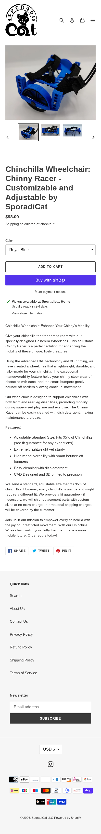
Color (9, 240)
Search (15, 595)
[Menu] (93, 20)
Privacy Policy (21, 634)
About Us (17, 608)
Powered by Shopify (67, 818)
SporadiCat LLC (42, 818)
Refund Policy (21, 647)
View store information (27, 313)
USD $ (49, 749)
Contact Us (19, 621)
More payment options (50, 292)
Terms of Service (23, 673)
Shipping (12, 224)
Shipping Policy (22, 660)
